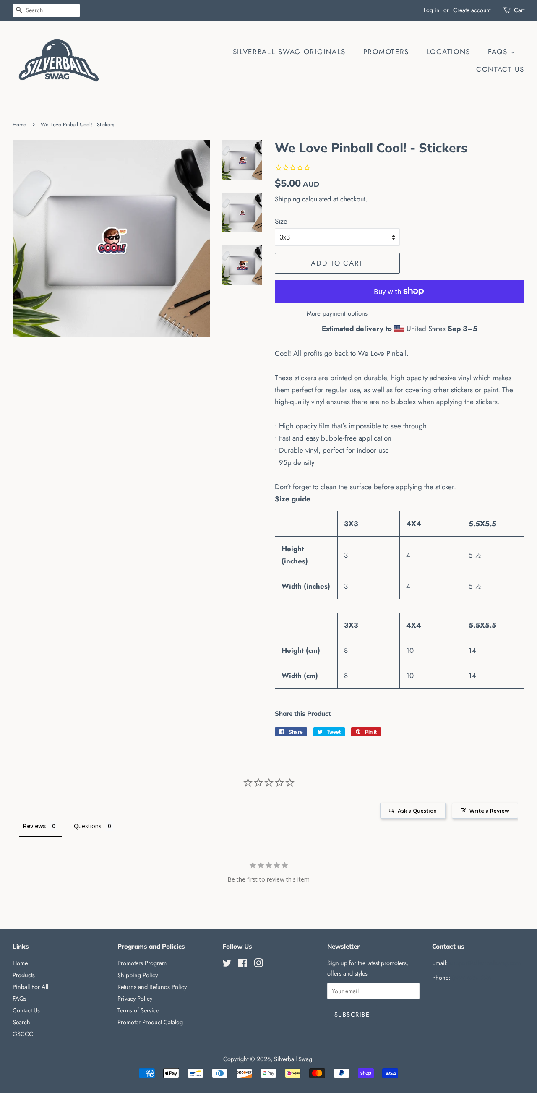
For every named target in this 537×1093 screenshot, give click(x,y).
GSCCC (23, 1034)
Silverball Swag (293, 1059)
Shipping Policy (137, 975)
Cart (519, 10)
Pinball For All (30, 987)
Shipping (287, 199)
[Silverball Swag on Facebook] (243, 964)
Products (24, 975)
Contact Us (500, 69)
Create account (471, 10)
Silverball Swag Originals (289, 52)
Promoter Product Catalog (150, 1022)
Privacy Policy (134, 998)
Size (281, 221)
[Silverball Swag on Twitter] (227, 964)
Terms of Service (138, 1010)
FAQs (499, 52)
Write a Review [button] (489, 810)
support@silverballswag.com (485, 963)
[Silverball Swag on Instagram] (258, 964)
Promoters (386, 52)
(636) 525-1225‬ (471, 977)
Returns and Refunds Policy (152, 987)
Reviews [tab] (34, 826)
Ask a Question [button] (417, 810)
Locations (448, 52)
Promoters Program (142, 963)
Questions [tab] (88, 826)
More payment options (337, 313)
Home (19, 124)
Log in (431, 10)
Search (21, 1022)
